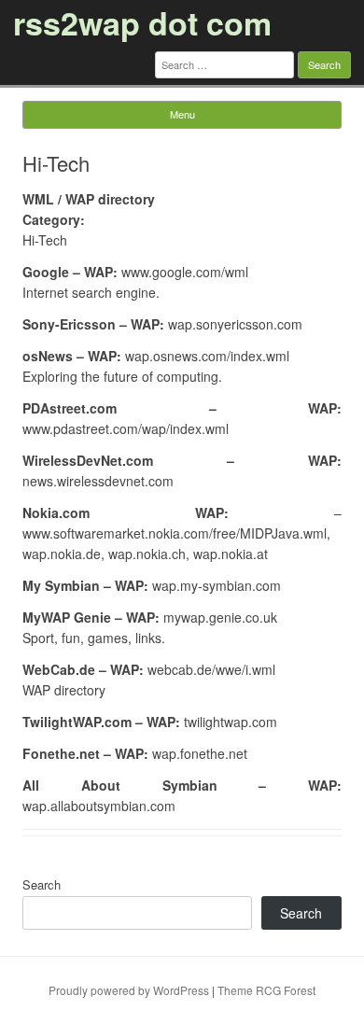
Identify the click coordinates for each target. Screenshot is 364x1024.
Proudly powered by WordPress (129, 990)
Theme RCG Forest (266, 990)
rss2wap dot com (142, 22)
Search (41, 884)
